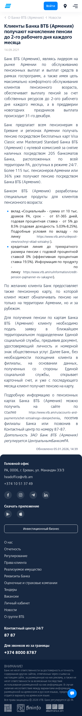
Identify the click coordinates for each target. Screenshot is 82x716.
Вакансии (11, 596)
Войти (50, 6)
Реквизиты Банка (17, 576)
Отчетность (12, 549)
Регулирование (15, 556)
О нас (8, 542)
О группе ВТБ (14, 616)
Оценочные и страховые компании (30, 583)
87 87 (9, 635)
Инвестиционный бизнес (41, 529)
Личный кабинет (17, 603)
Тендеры (10, 589)
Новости (10, 610)
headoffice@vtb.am (18, 477)
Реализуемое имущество (23, 569)
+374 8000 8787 (20, 652)
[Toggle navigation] (74, 6)
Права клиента (15, 562)
